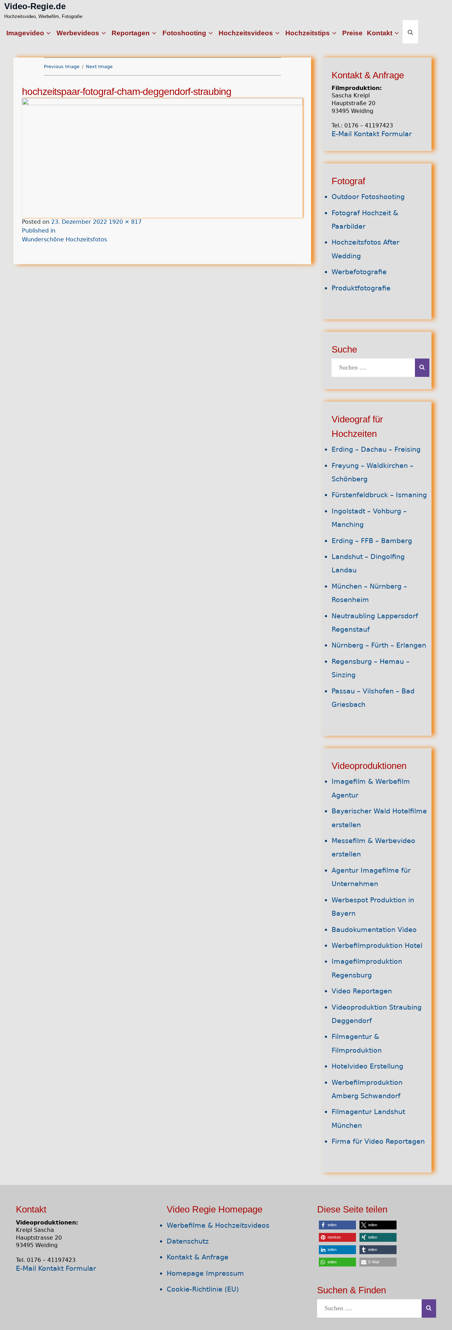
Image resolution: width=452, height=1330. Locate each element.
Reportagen (131, 33)
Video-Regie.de (35, 6)
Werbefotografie (359, 272)
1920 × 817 (125, 221)
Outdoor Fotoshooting (368, 197)
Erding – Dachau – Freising (376, 449)
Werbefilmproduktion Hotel (377, 945)
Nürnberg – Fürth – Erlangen (379, 645)
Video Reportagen (362, 991)
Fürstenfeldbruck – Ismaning (379, 495)
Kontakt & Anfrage (197, 1257)
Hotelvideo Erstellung (367, 1066)
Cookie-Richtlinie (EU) (203, 1289)
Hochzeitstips (307, 33)
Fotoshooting (184, 33)
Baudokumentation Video (374, 930)
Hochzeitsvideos (246, 33)
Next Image (99, 66)
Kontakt (379, 33)
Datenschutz (188, 1241)
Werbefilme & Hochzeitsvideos (218, 1225)
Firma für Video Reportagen (378, 1141)
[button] (337, 1225)
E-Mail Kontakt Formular (372, 134)
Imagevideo (25, 33)
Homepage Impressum (205, 1273)
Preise (352, 33)
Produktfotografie (361, 288)
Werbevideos (77, 33)
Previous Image (61, 66)
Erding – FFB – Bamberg (372, 541)
